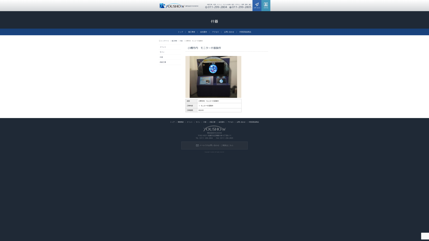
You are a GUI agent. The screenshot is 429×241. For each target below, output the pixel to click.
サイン (162, 52)
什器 (181, 41)
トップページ (165, 41)
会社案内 (203, 32)
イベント (163, 47)
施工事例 (191, 32)
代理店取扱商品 (245, 32)
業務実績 (181, 122)
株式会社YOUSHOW (191, 6)
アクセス (215, 32)
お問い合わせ (257, 7)
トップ (180, 32)
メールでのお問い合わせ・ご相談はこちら (216, 145)
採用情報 (266, 7)
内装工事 (163, 62)
